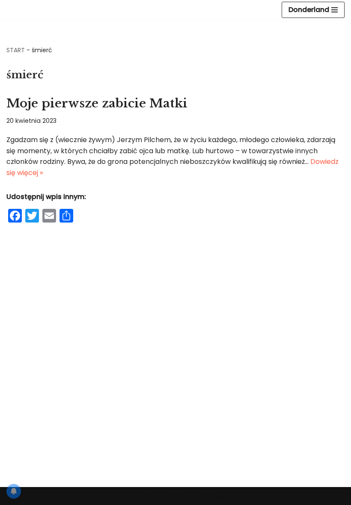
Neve (133, 496)
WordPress (208, 496)
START (15, 50)
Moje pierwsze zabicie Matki (96, 103)
